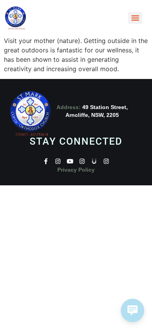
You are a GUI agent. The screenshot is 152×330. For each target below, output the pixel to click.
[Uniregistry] (94, 161)
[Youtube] (70, 161)
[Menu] (135, 18)
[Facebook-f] (46, 161)
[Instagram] (58, 161)
